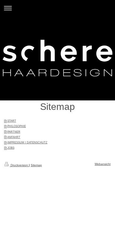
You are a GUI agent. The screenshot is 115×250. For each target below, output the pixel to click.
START (11, 120)
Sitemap (36, 165)
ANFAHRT (13, 137)
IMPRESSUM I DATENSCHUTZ (27, 142)
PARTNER (13, 131)
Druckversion (19, 165)
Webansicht (103, 164)
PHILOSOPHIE (16, 126)
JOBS (10, 147)
